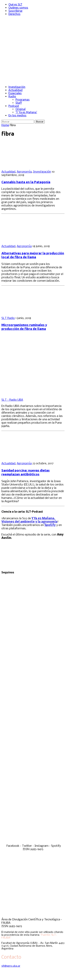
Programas (22, 99)
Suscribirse (15, 10)
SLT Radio (8, 318)
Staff (18, 102)
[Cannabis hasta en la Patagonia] (24, 165)
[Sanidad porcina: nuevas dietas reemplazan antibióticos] (24, 457)
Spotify (50, 525)
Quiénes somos (18, 7)
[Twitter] (33, 707)
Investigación (16, 86)
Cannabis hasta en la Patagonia (25, 182)
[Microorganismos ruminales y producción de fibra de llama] (24, 312)
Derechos (14, 14)
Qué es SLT (15, 4)
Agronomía (24, 172)
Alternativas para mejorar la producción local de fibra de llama (32, 255)
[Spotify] (33, 842)
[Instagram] (33, 775)
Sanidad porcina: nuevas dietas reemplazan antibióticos (25, 472)
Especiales (15, 93)
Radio (12, 96)
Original (20, 109)
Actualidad (15, 90)
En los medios (17, 115)
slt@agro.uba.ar (10, 966)
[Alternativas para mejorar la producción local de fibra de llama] (24, 240)
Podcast (13, 105)
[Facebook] (33, 640)
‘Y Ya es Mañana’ (26, 112)
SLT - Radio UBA (12, 400)
